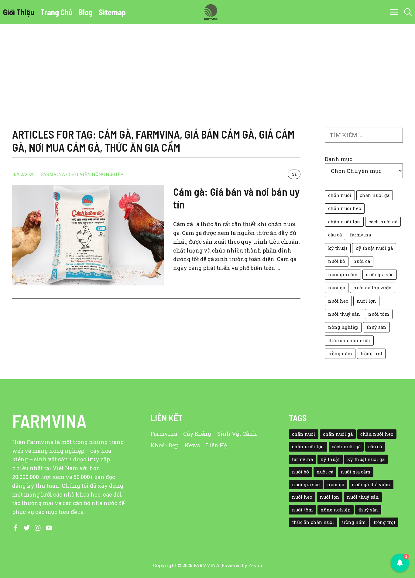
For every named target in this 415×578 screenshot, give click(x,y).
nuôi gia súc (379, 274)
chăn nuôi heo (344, 208)
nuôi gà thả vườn (372, 288)
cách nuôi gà (383, 222)
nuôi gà (336, 288)
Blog (86, 12)
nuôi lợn (366, 301)
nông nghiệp (343, 327)
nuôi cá (361, 261)
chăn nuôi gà (374, 195)
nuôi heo (338, 301)
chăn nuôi (340, 195)
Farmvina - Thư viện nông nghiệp (82, 174)
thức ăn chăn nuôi (349, 340)
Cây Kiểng (197, 433)
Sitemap (112, 12)
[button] (408, 12)
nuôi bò (336, 261)
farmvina (360, 235)
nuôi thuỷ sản (344, 314)
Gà (294, 174)
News (192, 445)
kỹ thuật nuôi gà (374, 248)
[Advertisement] (207, 69)
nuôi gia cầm (343, 274)
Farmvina (163, 433)
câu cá (335, 235)
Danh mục (338, 159)
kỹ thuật (337, 248)
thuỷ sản (376, 327)
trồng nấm (340, 353)
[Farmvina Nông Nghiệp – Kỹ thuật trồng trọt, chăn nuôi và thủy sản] (210, 12)
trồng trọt (371, 353)
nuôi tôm (378, 314)
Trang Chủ (56, 12)
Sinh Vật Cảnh (237, 433)
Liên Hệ (216, 445)
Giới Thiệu (18, 12)
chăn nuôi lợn (344, 222)
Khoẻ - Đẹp (164, 445)
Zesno (255, 565)
